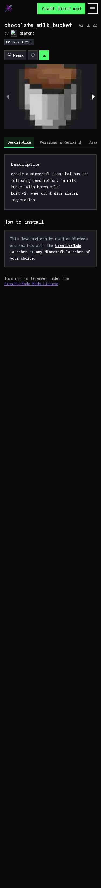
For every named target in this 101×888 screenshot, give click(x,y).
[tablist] (50, 142)
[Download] (44, 55)
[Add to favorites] (33, 55)
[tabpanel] (50, 220)
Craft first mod (61, 8)
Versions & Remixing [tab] (60, 142)
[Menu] (93, 8)
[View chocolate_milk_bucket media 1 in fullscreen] (50, 96)
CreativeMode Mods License (31, 283)
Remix (18, 55)
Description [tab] (19, 142)
